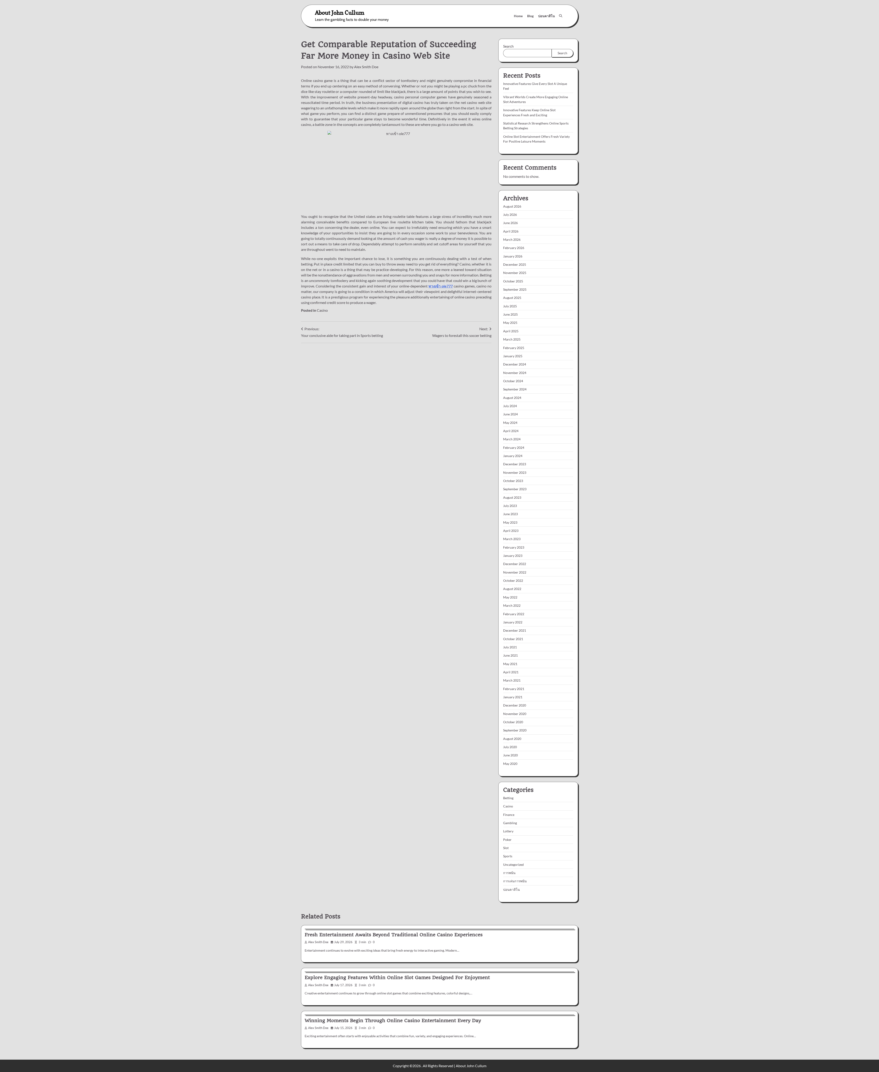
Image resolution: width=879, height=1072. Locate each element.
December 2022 (514, 564)
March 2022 (512, 605)
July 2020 (510, 747)
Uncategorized (513, 864)
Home (518, 16)
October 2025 (513, 281)
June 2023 (510, 514)
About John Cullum (339, 12)
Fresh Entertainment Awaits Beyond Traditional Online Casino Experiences (394, 934)
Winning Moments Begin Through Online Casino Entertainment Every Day (393, 1020)
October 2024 (513, 381)
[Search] (560, 15)
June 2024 (510, 414)
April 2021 (510, 672)
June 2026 (510, 223)
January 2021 (512, 697)
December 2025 (514, 264)
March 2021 (512, 680)
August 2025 (512, 298)
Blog (530, 16)
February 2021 (513, 689)
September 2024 (514, 389)
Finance (508, 815)
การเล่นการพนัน (515, 881)
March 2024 (512, 439)
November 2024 (514, 373)
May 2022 (510, 597)
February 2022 (513, 614)
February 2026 (513, 248)
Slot (506, 848)
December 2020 (514, 705)
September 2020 (514, 730)
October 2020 (513, 722)
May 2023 (510, 522)
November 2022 (514, 572)
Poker (507, 840)
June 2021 (510, 655)
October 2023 (513, 481)
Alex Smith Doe (366, 67)
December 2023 (514, 464)
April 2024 (510, 431)
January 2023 (512, 556)
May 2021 (510, 664)
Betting (508, 798)
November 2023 (514, 472)
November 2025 (514, 273)
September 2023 (514, 489)
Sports (507, 856)
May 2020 (510, 764)
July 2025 (510, 306)
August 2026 (512, 206)
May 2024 (510, 423)
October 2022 (513, 580)
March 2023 (512, 539)
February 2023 (513, 547)
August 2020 (512, 739)
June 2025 (510, 314)
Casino (322, 310)
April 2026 (510, 231)
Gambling (510, 823)
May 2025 (510, 323)
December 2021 (514, 630)
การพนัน (509, 873)
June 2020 (510, 755)
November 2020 (514, 714)
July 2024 (510, 406)
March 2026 (512, 239)
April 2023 (510, 531)
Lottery (508, 831)
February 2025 (513, 348)
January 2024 (512, 456)
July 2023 (510, 506)
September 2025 (514, 289)
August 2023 (512, 497)
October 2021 (513, 639)
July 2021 (510, 647)
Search (508, 46)
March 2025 (512, 339)
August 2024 (512, 398)
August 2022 (512, 589)
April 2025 (510, 331)
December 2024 (514, 364)
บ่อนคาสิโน (546, 16)
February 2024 (513, 447)
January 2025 (512, 356)
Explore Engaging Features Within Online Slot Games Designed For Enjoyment (397, 977)
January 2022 (512, 622)
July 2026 (510, 215)
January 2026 (512, 256)
